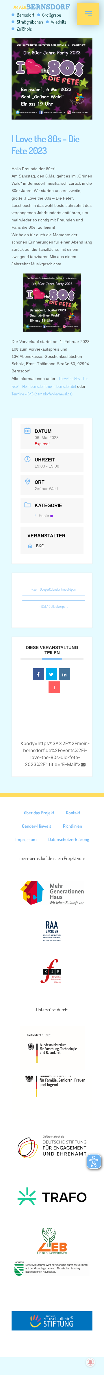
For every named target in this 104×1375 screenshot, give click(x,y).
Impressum (26, 839)
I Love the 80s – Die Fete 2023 (45, 144)
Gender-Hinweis (36, 826)
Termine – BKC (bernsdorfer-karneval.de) (42, 393)
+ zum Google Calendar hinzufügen (53, 589)
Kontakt (73, 813)
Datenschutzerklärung (68, 839)
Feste (44, 515)
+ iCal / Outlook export (53, 606)
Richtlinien (72, 826)
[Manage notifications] (90, 1362)
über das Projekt (39, 813)
